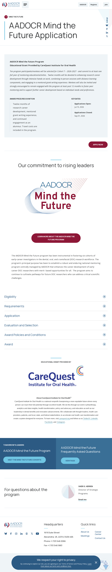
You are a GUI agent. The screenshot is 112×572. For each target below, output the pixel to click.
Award (8, 344)
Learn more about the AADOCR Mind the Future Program (56, 238)
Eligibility (10, 297)
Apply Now (98, 144)
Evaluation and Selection (21, 325)
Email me (82, 499)
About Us (85, 532)
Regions (94, 5)
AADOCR (83, 5)
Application (12, 316)
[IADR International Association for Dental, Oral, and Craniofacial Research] (13, 524)
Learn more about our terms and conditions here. (66, 565)
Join (106, 5)
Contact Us (100, 538)
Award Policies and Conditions (25, 335)
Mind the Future (16, 17)
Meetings (85, 536)
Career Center (98, 533)
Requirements (14, 306)
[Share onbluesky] (107, 25)
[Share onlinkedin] (107, 33)
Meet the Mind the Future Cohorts (24, 460)
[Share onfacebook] (106, 29)
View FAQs (70, 460)
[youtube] (37, 533)
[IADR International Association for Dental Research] (11, 4)
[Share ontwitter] (107, 36)
